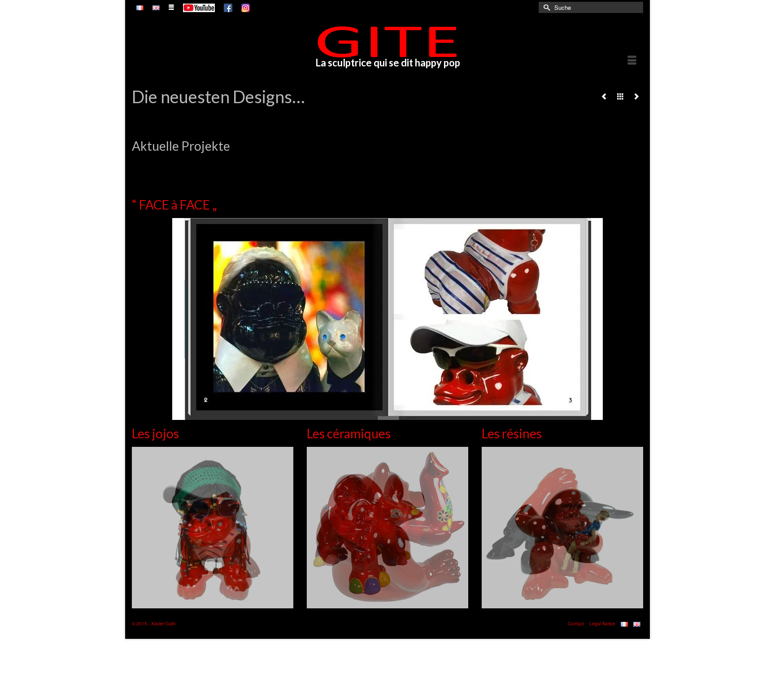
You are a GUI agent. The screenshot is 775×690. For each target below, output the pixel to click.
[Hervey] (636, 96)
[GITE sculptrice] (387, 41)
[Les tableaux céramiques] (604, 96)
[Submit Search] (545, 7)
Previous (140, 159)
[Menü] (632, 61)
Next (635, 159)
